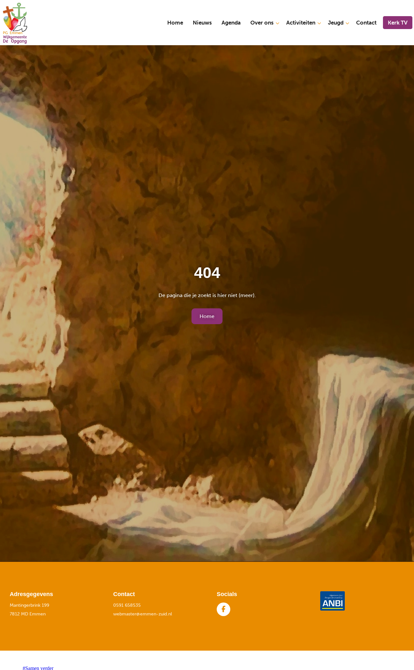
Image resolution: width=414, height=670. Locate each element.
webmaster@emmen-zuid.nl (142, 614)
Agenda (231, 22)
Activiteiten (300, 22)
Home (175, 22)
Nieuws (202, 22)
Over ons (262, 22)
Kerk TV (398, 22)
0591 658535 (127, 605)
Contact (366, 22)
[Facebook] (223, 609)
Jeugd (335, 22)
